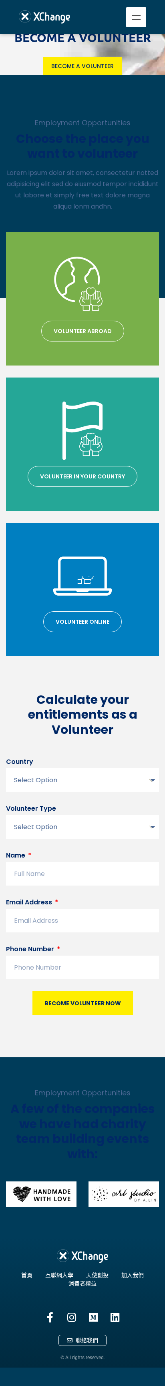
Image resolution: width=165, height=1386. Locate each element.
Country (19, 761)
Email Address (30, 902)
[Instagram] (71, 1317)
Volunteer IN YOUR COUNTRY (82, 476)
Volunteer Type (31, 808)
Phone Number (31, 949)
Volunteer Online (82, 622)
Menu (136, 17)
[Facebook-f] (50, 1317)
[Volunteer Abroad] (82, 285)
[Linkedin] (115, 1317)
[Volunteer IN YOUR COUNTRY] (82, 431)
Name (16, 855)
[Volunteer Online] (82, 576)
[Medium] (93, 1317)
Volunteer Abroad (83, 331)
